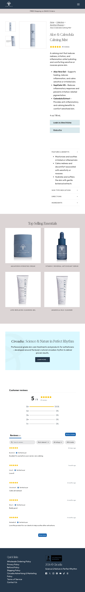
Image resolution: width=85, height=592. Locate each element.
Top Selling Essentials (42, 223)
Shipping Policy (13, 570)
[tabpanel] (42, 489)
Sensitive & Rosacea (57, 25)
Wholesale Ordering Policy (19, 561)
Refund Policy (13, 567)
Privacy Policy (13, 564)
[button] (42, 406)
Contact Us (12, 582)
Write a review (70, 434)
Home (52, 22)
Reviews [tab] (15, 435)
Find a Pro (57, 130)
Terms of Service (14, 579)
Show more (42, 535)
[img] (46, 573)
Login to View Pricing (62, 123)
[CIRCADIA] (9, 4)
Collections (60, 22)
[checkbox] (70, 442)
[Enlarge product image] (32, 35)
